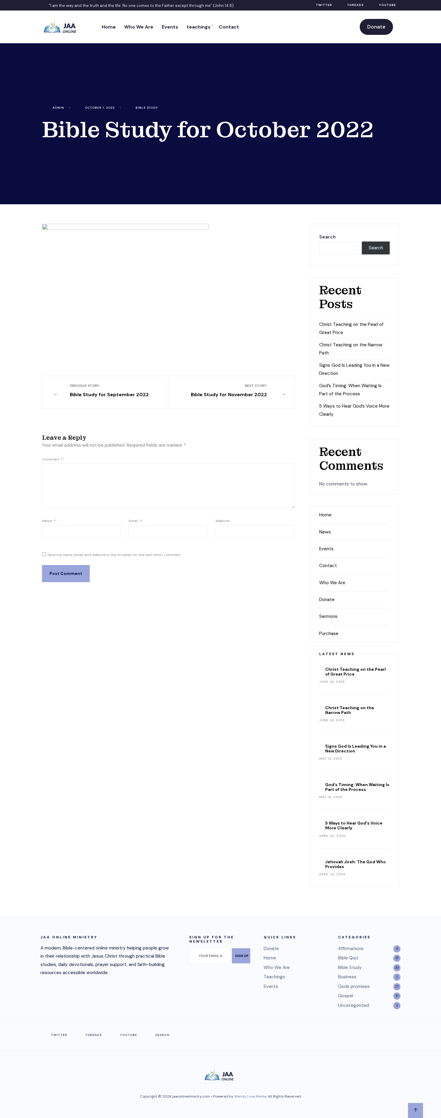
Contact (229, 27)
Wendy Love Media (250, 1096)
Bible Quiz (348, 958)
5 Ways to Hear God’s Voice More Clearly (353, 825)
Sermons (328, 616)
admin (58, 108)
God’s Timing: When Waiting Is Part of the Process (357, 787)
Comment (52, 459)
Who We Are (138, 27)
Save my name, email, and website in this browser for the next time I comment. (114, 554)
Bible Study (147, 108)
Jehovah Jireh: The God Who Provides (355, 864)
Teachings (274, 977)
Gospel (345, 996)
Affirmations (351, 949)
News (325, 532)
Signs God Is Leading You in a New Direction (355, 748)
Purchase (328, 633)
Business (347, 977)
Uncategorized (353, 1005)
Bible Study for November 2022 (229, 390)
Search (327, 237)
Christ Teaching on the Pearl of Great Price (355, 672)
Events (170, 27)
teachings (199, 27)
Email (135, 520)
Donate (376, 26)
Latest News (337, 654)
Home (109, 27)
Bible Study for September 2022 (109, 390)
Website (222, 520)
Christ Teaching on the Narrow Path (349, 710)
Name (49, 520)
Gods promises (354, 986)
